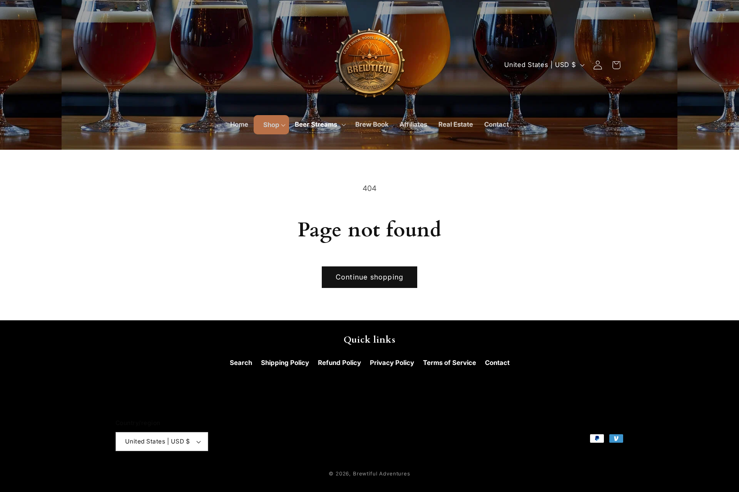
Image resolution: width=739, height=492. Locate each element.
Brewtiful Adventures (381, 473)
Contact (497, 362)
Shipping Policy (285, 362)
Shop (271, 125)
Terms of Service (449, 362)
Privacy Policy (392, 362)
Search (241, 362)
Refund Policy (339, 362)
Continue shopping (369, 277)
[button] (271, 124)
